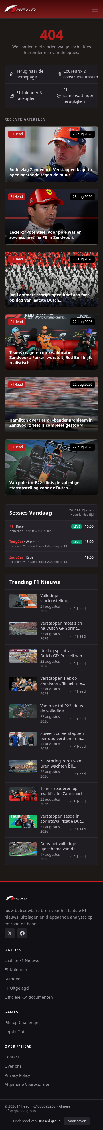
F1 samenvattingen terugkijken (78, 95)
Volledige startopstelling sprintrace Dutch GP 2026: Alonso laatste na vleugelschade (62, 598)
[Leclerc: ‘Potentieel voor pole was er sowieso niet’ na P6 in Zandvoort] (51, 216)
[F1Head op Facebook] (22, 933)
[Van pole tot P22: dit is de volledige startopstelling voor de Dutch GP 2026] (51, 467)
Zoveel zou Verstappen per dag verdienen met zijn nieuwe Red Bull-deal (62, 736)
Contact (12, 1057)
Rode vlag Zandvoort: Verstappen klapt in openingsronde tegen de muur (50, 172)
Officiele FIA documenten (29, 997)
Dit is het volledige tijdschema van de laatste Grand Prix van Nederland (61, 846)
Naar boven (77, 1121)
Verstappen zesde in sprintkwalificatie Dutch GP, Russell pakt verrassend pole (63, 819)
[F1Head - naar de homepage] (20, 9)
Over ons (13, 1066)
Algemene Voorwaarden (28, 1084)
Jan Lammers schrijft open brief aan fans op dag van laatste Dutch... (49, 297)
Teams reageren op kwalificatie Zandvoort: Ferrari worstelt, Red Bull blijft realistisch (50, 357)
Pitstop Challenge (21, 1022)
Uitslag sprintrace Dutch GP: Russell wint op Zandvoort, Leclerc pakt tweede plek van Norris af (62, 653)
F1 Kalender (16, 969)
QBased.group (48, 1121)
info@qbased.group (20, 1110)
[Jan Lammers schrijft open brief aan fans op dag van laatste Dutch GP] (51, 279)
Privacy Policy (17, 1075)
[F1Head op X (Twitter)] (10, 933)
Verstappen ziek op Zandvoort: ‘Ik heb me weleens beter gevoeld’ (62, 681)
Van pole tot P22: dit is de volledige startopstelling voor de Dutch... (44, 485)
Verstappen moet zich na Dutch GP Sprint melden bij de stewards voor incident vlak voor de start (63, 626)
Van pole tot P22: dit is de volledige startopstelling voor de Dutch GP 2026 (62, 708)
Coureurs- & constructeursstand (80, 74)
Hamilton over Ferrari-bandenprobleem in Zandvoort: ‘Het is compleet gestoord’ (51, 423)
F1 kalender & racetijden (29, 95)
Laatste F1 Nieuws (22, 960)
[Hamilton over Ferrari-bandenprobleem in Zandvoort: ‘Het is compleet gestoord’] (51, 404)
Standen (13, 979)
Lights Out (15, 1031)
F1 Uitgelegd (17, 988)
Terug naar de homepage (29, 74)
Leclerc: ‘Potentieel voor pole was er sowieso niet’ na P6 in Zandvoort (45, 235)
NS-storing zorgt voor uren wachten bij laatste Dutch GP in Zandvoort (61, 763)
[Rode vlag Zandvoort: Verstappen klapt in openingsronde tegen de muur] (51, 154)
